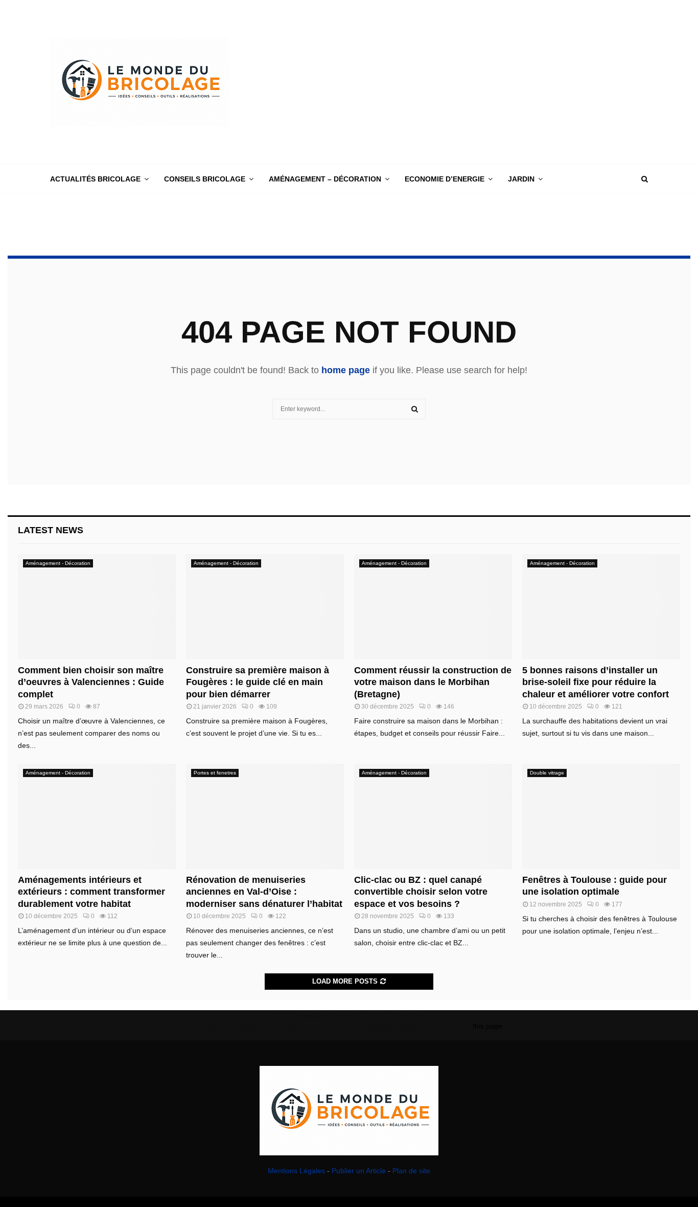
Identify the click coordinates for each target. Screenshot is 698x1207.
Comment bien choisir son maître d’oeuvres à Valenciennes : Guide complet (91, 682)
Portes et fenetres (215, 773)
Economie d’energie (444, 179)
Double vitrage (547, 773)
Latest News (50, 530)
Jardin (521, 179)
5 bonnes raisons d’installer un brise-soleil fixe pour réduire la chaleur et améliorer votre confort (595, 682)
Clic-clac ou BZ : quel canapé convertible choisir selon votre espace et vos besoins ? (420, 892)
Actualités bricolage (95, 179)
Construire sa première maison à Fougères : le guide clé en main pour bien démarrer (257, 682)
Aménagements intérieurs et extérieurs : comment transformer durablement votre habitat (91, 892)
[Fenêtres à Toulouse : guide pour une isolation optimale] (601, 816)
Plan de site (411, 1171)
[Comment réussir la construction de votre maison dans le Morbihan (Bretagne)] (433, 606)
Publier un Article (359, 1171)
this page (487, 1026)
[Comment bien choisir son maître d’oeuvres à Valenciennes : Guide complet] (97, 606)
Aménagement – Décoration (325, 179)
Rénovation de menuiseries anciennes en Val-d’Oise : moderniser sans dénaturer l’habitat (264, 892)
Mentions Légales (296, 1171)
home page (345, 370)
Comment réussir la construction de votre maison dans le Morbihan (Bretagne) (432, 682)
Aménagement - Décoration (58, 563)
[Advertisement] (462, 81)
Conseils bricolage (204, 179)
